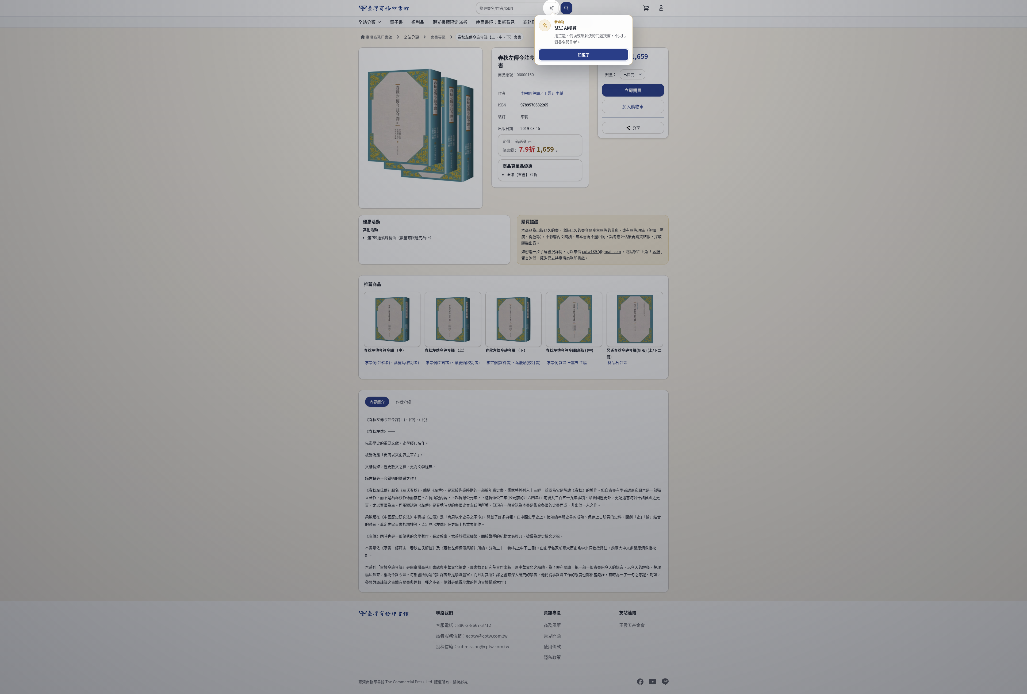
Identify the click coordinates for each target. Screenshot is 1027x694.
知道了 (584, 54)
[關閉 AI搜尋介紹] (513, 347)
